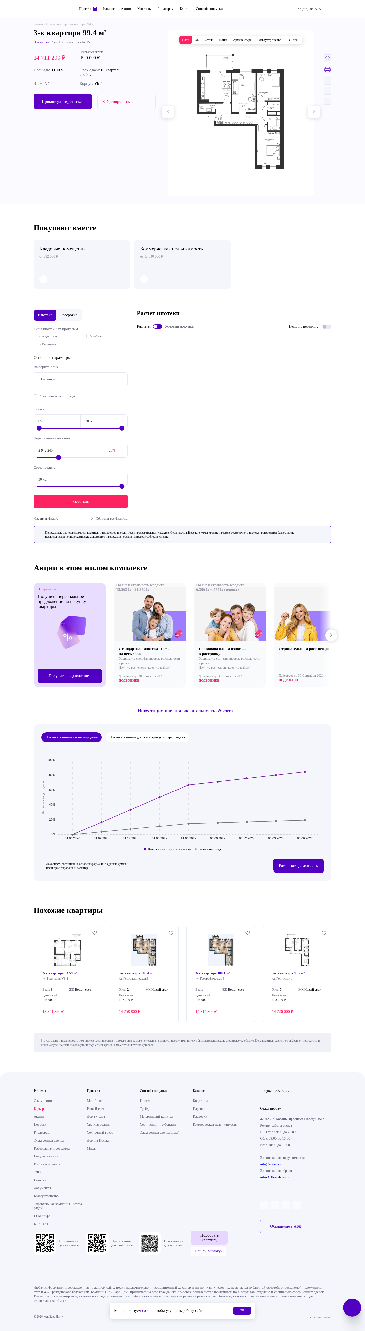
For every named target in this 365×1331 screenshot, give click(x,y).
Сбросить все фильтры (112, 518)
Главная (38, 24)
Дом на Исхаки (98, 1140)
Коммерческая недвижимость (215, 1124)
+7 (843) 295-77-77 (275, 1091)
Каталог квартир (56, 24)
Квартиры (200, 1101)
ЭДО (37, 1172)
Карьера (39, 1109)
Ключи (185, 9)
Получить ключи (46, 1156)
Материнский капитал (156, 1116)
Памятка (40, 1180)
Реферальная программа (52, 1148)
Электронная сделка (49, 1140)
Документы (42, 1188)
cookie (147, 1310)
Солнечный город (100, 1132)
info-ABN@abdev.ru (275, 1177)
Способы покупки (209, 9)
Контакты (144, 9)
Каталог (109, 9)
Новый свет (42, 42)
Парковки (200, 1109)
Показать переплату (303, 326)
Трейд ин (147, 1109)
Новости (40, 1124)
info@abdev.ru (270, 1164)
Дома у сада (96, 1116)
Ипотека (146, 1101)
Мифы (91, 1148)
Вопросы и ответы (47, 1164)
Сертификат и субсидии (158, 1124)
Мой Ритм (94, 1101)
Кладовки (200, 1116)
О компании (43, 1101)
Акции (126, 9)
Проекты (87, 9)
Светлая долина (98, 1124)
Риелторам (166, 9)
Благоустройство (46, 1196)
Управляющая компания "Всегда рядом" (58, 1206)
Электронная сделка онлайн (161, 1132)
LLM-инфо (42, 1216)
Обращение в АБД (285, 1226)
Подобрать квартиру (209, 1237)
